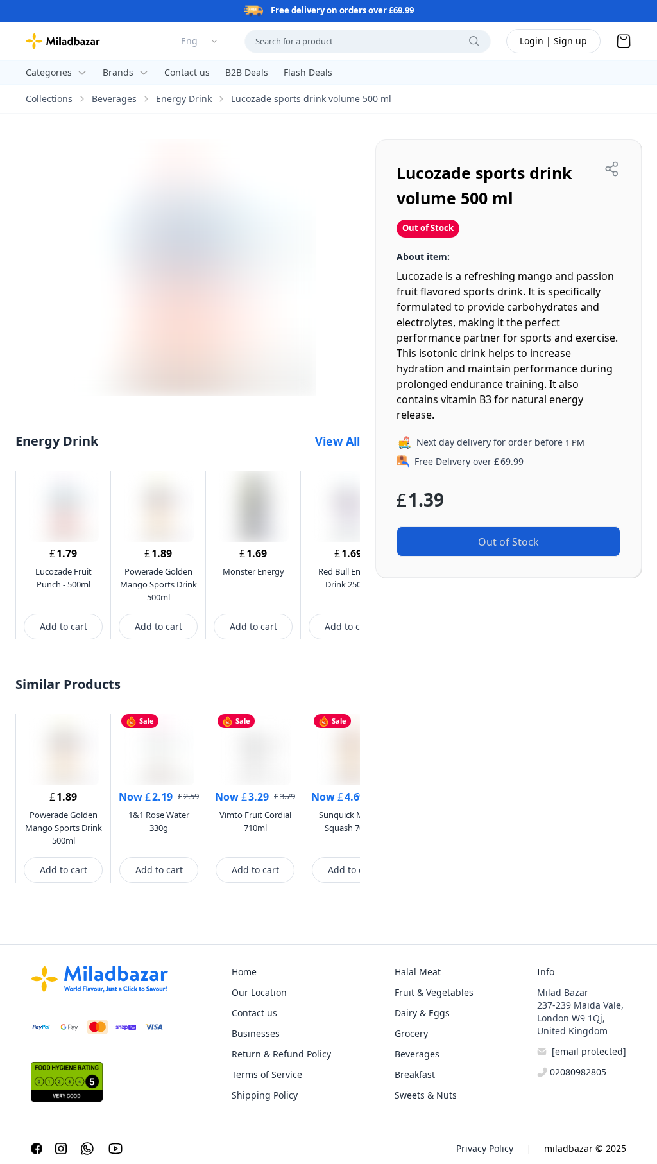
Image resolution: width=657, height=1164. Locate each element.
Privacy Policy (484, 1148)
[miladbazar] (63, 41)
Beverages (114, 98)
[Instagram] (61, 1148)
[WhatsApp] (87, 1148)
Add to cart (63, 626)
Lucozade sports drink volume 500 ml (311, 98)
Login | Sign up (553, 41)
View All (337, 441)
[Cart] (623, 41)
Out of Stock (508, 542)
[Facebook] (36, 1148)
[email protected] (589, 1051)
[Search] (474, 41)
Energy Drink (184, 98)
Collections (49, 98)
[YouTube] (115, 1148)
